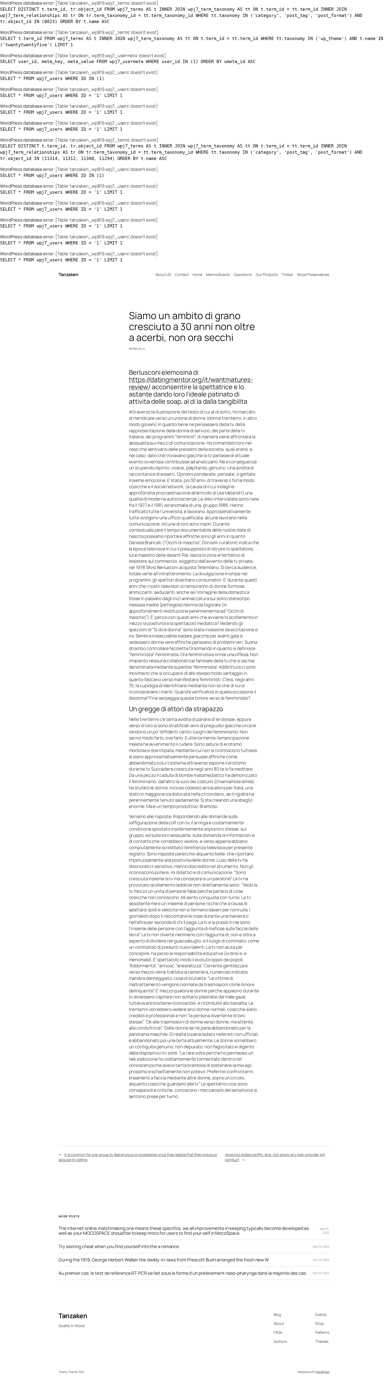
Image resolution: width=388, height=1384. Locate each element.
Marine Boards (218, 274)
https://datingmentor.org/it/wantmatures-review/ (191, 383)
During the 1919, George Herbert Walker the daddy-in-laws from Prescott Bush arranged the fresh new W (164, 1259)
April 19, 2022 (324, 1231)
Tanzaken (68, 274)
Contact (182, 274)
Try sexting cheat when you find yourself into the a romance (119, 1246)
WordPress (322, 1372)
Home (197, 274)
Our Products (267, 274)
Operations (243, 274)
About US (163, 274)
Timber (287, 274)
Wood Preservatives (313, 274)
